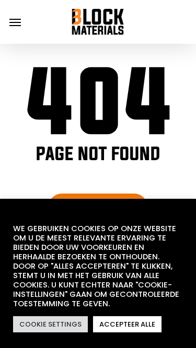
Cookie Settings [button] (50, 324)
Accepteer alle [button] (127, 324)
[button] (15, 22)
